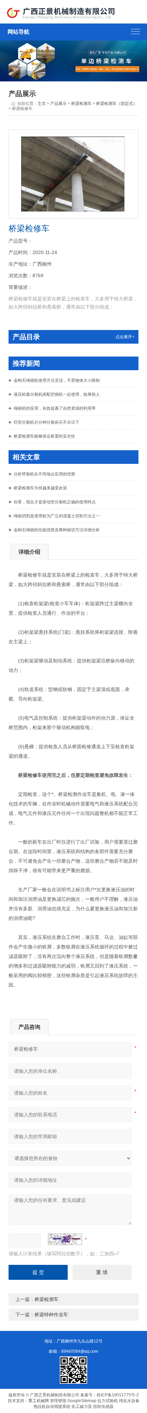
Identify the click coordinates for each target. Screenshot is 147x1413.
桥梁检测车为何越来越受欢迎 (40, 488)
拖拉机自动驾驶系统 (52, 1406)
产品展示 (58, 103)
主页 (42, 103)
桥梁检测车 (81, 103)
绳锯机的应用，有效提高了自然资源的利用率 (55, 408)
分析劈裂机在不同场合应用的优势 (44, 474)
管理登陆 (58, 1400)
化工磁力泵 (81, 1406)
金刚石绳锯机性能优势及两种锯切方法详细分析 (57, 530)
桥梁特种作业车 (51, 1314)
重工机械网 (38, 1400)
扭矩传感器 (103, 1406)
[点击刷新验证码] (65, 1239)
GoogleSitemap (81, 1400)
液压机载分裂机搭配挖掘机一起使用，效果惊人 (57, 394)
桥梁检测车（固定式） (116, 103)
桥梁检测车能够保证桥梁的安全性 (44, 436)
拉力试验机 (107, 1400)
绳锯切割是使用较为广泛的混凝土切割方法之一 (57, 516)
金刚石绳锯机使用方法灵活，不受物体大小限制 (57, 380)
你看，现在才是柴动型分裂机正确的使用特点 (55, 502)
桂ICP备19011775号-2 (118, 1395)
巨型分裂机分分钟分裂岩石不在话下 (46, 422)
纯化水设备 (129, 1400)
